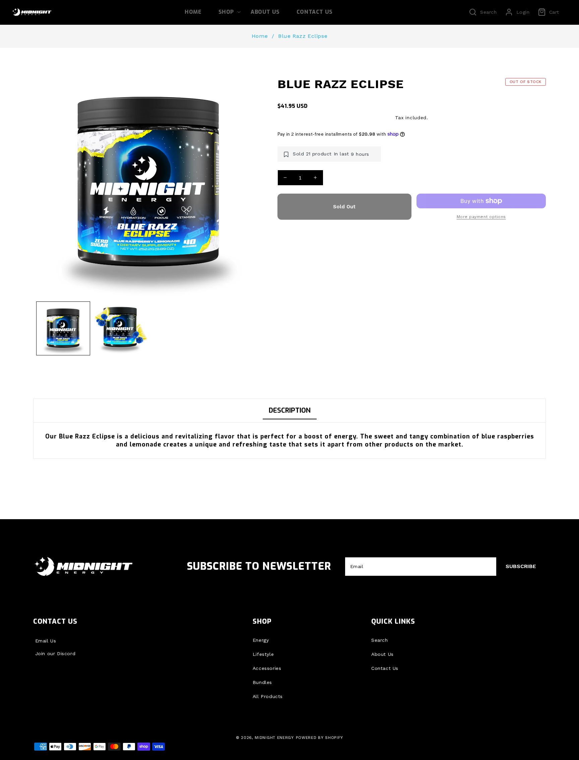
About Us (382, 654)
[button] (226, 12)
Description (290, 410)
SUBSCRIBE (521, 566)
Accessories (267, 668)
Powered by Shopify (319, 737)
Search (379, 640)
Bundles (262, 682)
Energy (261, 640)
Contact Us (384, 668)
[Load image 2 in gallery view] (120, 328)
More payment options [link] (481, 216)
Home (260, 36)
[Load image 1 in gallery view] (63, 328)
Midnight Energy (274, 737)
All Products (268, 696)
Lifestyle (263, 654)
